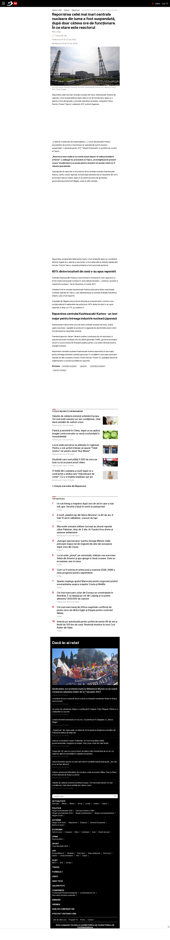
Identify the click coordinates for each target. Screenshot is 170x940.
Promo (82, 920)
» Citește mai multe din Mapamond (69, 486)
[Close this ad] (168, 926)
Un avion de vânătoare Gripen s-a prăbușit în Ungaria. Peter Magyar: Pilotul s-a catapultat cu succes (85, 710)
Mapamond (76, 10)
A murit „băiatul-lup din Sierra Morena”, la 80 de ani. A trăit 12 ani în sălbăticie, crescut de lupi (85, 516)
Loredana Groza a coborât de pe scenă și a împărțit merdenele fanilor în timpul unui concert (84, 699)
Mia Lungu (56, 32)
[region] (85, 934)
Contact (90, 920)
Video (157, 3)
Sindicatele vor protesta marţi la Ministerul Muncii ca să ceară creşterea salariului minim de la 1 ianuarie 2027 (84, 690)
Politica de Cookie (96, 925)
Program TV (73, 920)
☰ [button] (3, 3)
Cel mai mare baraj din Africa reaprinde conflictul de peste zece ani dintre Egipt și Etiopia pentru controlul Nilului (85, 610)
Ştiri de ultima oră (59, 920)
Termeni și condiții (78, 925)
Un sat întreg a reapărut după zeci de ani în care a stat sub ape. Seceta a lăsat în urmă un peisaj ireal (85, 505)
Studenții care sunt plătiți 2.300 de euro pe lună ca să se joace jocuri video (74, 461)
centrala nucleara (97, 366)
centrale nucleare (69, 366)
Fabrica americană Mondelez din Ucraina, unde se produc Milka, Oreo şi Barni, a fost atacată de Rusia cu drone (84, 773)
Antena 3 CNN (57, 10)
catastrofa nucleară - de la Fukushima (67, 284)
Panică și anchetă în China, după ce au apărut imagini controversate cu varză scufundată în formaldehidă (76, 433)
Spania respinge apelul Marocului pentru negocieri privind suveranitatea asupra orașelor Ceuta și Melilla (87, 583)
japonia (83, 366)
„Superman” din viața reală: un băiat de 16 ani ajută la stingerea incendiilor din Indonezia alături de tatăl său (84, 731)
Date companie (63, 925)
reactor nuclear (59, 370)
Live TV (165, 3)
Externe (66, 10)
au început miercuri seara (62, 178)
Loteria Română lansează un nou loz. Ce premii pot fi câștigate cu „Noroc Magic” (82, 720)
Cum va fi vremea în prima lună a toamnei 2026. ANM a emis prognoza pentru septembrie (86, 571)
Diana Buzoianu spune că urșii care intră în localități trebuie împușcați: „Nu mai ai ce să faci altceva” (84, 763)
